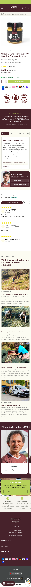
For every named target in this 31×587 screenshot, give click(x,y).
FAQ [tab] (28, 133)
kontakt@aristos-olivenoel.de (20, 184)
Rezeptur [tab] (13, 133)
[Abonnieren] (25, 491)
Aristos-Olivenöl (14, 578)
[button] (2, 8)
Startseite (4, 13)
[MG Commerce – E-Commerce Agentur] (22, 578)
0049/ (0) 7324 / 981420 (16, 530)
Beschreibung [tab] (5, 133)
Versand (10, 72)
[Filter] (24, 202)
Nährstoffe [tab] (21, 133)
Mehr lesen (6, 166)
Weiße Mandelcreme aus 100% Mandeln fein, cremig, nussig (13, 14)
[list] (15, 452)
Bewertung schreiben (12, 202)
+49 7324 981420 (17, 180)
